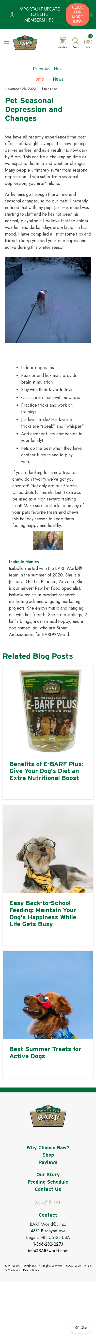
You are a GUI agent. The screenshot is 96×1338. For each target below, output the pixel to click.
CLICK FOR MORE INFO (77, 14)
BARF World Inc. (26, 1266)
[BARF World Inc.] (32, 42)
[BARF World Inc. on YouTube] (57, 1203)
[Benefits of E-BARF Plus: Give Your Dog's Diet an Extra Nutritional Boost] (48, 710)
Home (38, 79)
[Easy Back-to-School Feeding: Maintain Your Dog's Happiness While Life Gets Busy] (48, 849)
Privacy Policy (72, 1266)
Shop (48, 1155)
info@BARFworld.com (48, 1251)
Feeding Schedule (48, 1182)
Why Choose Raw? (48, 1147)
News (58, 79)
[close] (91, 14)
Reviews (48, 1162)
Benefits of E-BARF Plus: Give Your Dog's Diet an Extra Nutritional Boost (46, 771)
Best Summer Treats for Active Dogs (45, 1052)
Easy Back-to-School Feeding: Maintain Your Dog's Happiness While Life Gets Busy (42, 913)
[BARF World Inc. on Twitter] (50, 1202)
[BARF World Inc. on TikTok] (45, 1203)
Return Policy (31, 1270)
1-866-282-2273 (48, 1244)
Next (58, 69)
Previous (41, 69)
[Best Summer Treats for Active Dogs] (48, 995)
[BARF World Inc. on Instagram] (38, 1203)
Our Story (48, 1174)
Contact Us (48, 1189)
